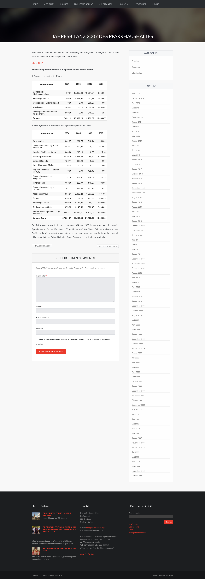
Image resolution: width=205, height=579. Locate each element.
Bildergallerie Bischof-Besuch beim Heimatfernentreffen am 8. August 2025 (59, 529)
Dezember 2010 (138, 258)
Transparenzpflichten (137, 532)
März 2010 (136, 291)
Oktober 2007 (137, 400)
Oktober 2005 (137, 475)
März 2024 (136, 107)
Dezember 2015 (138, 188)
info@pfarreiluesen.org (95, 527)
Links (131, 529)
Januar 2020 (137, 140)
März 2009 (136, 329)
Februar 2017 (137, 164)
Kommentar (41, 275)
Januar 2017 (137, 169)
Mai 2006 (135, 456)
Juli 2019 (135, 145)
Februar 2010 (137, 296)
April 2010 (136, 287)
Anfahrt (83, 553)
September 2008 (138, 348)
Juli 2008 (135, 357)
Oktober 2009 (137, 310)
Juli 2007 (135, 414)
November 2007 (138, 395)
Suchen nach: (134, 513)
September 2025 (138, 98)
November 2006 (138, 442)
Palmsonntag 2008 (41, 246)
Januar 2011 (137, 254)
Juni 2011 (136, 239)
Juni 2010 (136, 277)
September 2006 (138, 447)
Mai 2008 (135, 367)
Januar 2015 (137, 202)
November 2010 (138, 263)
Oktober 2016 (137, 173)
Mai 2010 (135, 282)
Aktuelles (49, 4)
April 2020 (136, 131)
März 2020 (136, 136)
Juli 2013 (135, 211)
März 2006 (136, 466)
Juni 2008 (136, 362)
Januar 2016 (137, 183)
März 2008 (136, 376)
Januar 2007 (137, 438)
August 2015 (137, 197)
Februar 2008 (137, 381)
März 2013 (136, 216)
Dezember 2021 (138, 117)
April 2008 (136, 372)
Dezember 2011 (138, 230)
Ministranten (106, 4)
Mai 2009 (135, 320)
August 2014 (137, 206)
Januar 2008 (137, 386)
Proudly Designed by (162, 575)
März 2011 (136, 249)
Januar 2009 (137, 334)
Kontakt (91, 553)
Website (39, 328)
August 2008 (137, 353)
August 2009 (137, 315)
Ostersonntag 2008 (108, 246)
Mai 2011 (135, 244)
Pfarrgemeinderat (83, 4)
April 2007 (136, 428)
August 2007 (137, 409)
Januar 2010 (137, 301)
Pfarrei (156, 4)
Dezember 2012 (138, 225)
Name (39, 306)
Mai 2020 (135, 126)
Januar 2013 (137, 221)
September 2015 (138, 192)
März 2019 (136, 155)
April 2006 (136, 461)
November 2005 (138, 471)
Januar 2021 (137, 121)
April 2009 (136, 324)
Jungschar (124, 4)
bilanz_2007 (37, 62)
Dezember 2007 (138, 390)
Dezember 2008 (138, 339)
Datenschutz (134, 526)
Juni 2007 (136, 419)
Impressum (133, 523)
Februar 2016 (137, 178)
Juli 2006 (135, 452)
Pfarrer (64, 4)
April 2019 (136, 150)
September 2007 (138, 405)
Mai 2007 (135, 423)
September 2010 (138, 268)
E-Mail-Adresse (43, 317)
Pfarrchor (141, 4)
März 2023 (136, 112)
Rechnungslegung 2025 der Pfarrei (57, 514)
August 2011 (137, 235)
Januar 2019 (137, 159)
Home (35, 4)
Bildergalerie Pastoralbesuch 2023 (59, 549)
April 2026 (136, 93)
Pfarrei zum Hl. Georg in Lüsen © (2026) (47, 575)
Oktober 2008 (137, 343)
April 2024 (136, 103)
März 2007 (136, 433)
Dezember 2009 (138, 305)
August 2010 (137, 272)
